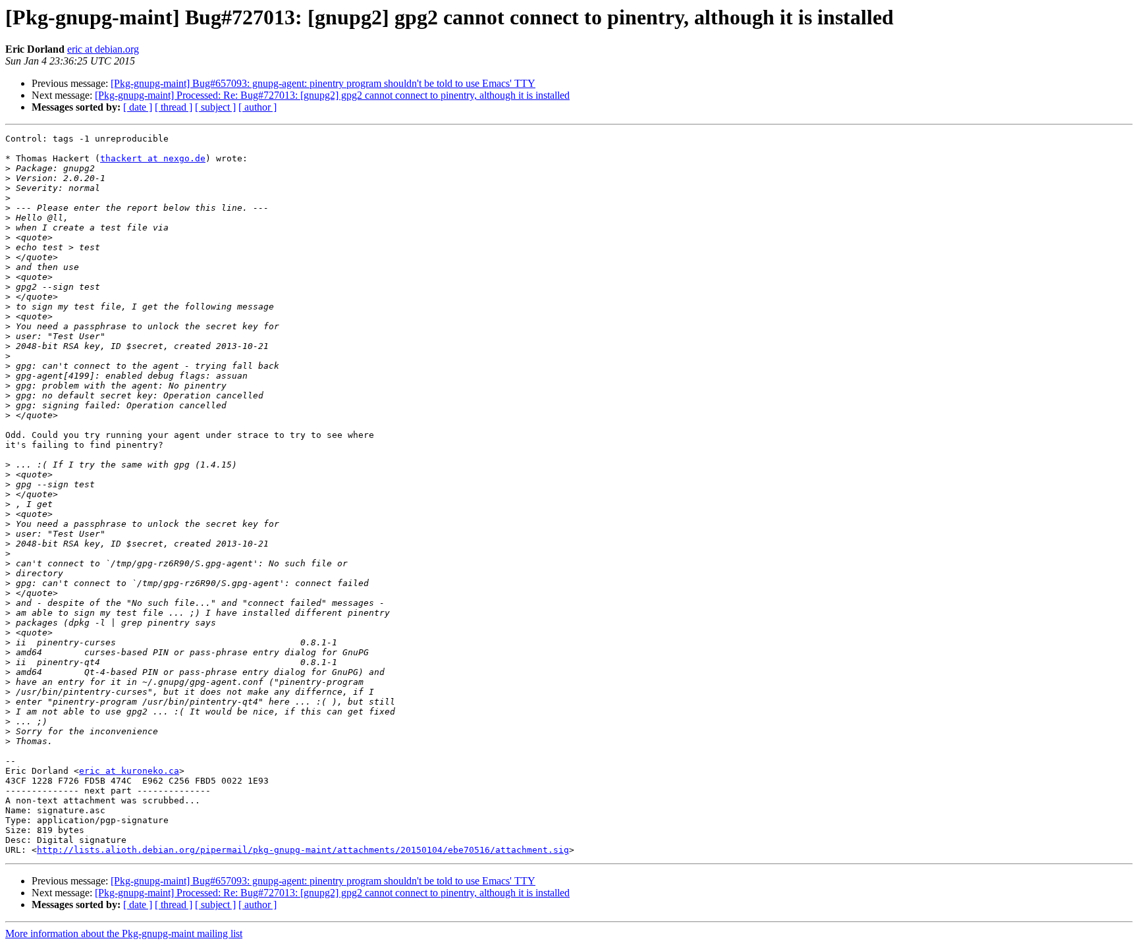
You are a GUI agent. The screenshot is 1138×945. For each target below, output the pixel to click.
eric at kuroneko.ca (129, 771)
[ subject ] (215, 107)
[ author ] (257, 107)
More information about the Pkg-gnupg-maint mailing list (123, 933)
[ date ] (137, 107)
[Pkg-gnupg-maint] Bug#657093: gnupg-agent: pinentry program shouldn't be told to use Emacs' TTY (323, 83)
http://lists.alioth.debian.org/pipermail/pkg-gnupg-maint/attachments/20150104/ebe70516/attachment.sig (303, 850)
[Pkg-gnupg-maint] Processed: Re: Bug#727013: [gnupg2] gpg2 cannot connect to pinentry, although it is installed (332, 95)
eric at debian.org (103, 49)
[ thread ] (173, 107)
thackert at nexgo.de (152, 158)
